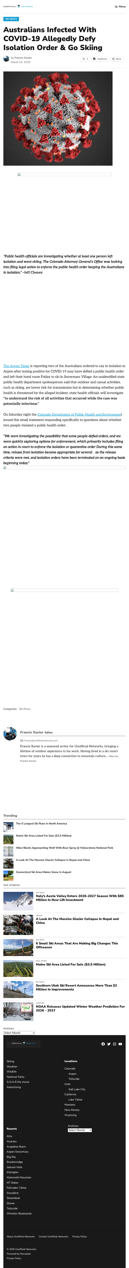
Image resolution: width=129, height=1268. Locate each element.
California (70, 1094)
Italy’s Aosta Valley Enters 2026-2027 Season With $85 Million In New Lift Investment (80, 898)
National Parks (15, 1077)
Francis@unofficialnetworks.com (41, 740)
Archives (8, 1028)
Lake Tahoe (75, 1099)
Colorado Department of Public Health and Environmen (79, 415)
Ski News (11, 19)
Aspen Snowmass (18, 1152)
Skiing (10, 1061)
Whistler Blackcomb (19, 1213)
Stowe (11, 1203)
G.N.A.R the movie (18, 1082)
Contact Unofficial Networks (53, 1236)
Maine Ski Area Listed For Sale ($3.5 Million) (44, 835)
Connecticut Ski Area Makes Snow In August (43, 872)
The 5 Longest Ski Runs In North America (41, 823)
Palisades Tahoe (16, 1188)
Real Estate (41, 961)
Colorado (69, 1068)
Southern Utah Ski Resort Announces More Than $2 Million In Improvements (76, 987)
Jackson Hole (14, 1167)
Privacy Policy (79, 1236)
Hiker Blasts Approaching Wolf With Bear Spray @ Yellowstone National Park (64, 848)
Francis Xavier (23, 58)
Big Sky (11, 1157)
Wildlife (12, 1072)
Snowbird (12, 1193)
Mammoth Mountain (19, 1177)
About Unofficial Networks (21, 1236)
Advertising (14, 1087)
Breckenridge (15, 1162)
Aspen (72, 1074)
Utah (67, 1084)
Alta (9, 1136)
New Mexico (71, 1110)
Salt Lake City (77, 1089)
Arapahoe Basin (16, 1147)
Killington (12, 1172)
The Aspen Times (16, 366)
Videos (39, 915)
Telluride (74, 1079)
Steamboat (13, 1198)
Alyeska (11, 1141)
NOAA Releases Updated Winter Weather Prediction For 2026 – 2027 (80, 1008)
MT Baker (12, 1183)
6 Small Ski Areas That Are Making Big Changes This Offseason (77, 945)
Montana (69, 1105)
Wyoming (70, 1115)
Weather (40, 1003)
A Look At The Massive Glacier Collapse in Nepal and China (53, 860)
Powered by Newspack (19, 1253)
